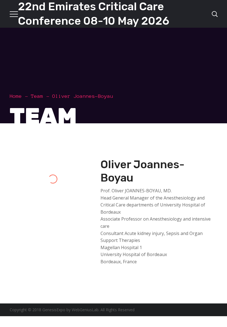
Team (37, 96)
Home (16, 96)
